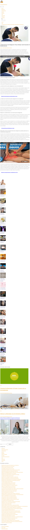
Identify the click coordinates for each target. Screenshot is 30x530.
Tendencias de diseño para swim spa (7, 475)
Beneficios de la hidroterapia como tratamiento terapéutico (11, 479)
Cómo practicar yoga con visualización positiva (9, 496)
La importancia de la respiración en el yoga (8, 487)
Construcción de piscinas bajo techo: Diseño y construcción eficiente (12, 488)
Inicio (2, 8)
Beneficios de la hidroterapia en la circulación (9, 473)
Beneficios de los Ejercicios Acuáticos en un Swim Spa (10, 465)
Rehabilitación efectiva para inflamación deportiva (10, 471)
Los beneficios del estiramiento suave (8, 500)
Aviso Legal (3, 527)
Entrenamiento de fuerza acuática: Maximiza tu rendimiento (11, 507)
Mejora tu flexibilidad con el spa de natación (9, 495)
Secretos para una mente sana (6, 503)
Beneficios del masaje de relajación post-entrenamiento (10, 520)
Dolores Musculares (5, 449)
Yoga (2, 461)
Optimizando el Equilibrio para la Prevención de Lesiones (11, 469)
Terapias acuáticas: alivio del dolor (7, 481)
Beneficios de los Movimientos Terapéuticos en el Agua (10, 474)
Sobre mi (3, 16)
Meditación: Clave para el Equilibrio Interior (8, 502)
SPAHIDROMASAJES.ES (3, 4)
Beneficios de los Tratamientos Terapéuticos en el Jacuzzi (11, 501)
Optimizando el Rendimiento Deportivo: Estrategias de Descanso (12, 521)
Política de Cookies (5, 528)
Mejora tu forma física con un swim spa (8, 466)
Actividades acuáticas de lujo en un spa (8, 468)
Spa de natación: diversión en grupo (7, 467)
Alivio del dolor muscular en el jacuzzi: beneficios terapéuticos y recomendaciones (15, 506)
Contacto (3, 17)
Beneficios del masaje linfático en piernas (8, 515)
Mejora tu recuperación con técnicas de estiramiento (10, 478)
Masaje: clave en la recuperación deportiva (8, 519)
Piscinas (3, 455)
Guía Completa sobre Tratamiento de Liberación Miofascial (11, 512)
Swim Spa (3, 15)
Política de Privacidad (5, 526)
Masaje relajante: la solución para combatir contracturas (11, 493)
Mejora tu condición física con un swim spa (8, 486)
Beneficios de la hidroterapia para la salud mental (9, 514)
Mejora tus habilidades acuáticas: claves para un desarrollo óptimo (12, 472)
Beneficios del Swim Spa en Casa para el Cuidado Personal (11, 510)
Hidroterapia (4, 10)
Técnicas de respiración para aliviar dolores (9, 513)
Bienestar (3, 9)
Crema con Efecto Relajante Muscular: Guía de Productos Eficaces (12, 508)
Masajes (3, 453)
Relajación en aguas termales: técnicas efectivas (9, 489)
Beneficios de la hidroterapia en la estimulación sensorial (11, 480)
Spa (2, 14)
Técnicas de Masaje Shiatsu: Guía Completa (8, 482)
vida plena (3, 460)
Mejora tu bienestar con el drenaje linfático (12, 413)
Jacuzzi (3, 11)
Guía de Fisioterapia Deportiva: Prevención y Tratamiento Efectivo (12, 516)
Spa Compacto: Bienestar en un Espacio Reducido (9, 485)
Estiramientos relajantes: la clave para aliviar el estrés (10, 499)
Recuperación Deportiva (5, 456)
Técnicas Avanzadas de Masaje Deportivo (8, 509)
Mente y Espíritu (4, 454)
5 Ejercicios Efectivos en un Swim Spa (7, 492)
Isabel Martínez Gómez (8, 47)
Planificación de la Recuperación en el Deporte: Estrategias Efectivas (12, 494)
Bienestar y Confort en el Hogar (7, 522)
